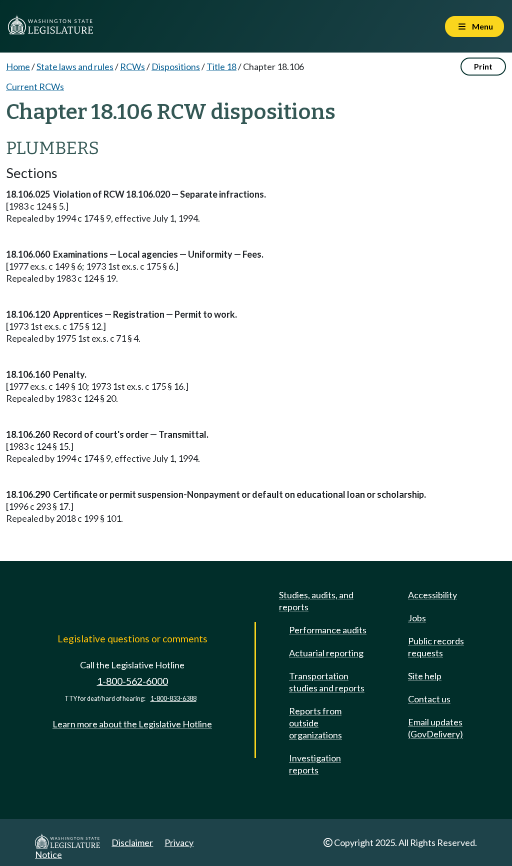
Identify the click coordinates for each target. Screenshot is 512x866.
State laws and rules (75, 66)
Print (483, 66)
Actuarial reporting (326, 652)
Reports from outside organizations (315, 722)
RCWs (132, 66)
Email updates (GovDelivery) (435, 727)
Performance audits (327, 629)
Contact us (429, 698)
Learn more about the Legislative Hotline (132, 723)
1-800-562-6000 (132, 681)
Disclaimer (132, 842)
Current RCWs (35, 86)
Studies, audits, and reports (316, 600)
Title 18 (221, 66)
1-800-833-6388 (173, 698)
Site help (425, 675)
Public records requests (436, 646)
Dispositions (176, 66)
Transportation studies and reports (326, 681)
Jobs (417, 617)
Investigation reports (315, 763)
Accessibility (432, 594)
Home (18, 66)
